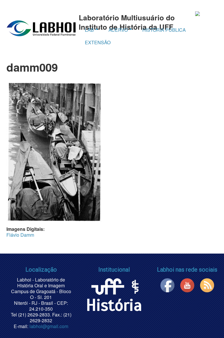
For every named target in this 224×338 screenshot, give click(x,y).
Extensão (98, 42)
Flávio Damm (20, 234)
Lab (90, 29)
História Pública (164, 29)
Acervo (118, 29)
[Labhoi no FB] (167, 284)
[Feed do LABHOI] (207, 284)
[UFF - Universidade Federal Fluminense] (107, 285)
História (114, 305)
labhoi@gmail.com (48, 326)
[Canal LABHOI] (187, 284)
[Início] (41, 27)
